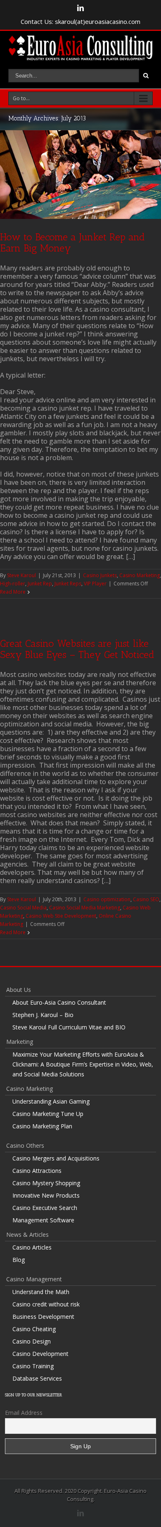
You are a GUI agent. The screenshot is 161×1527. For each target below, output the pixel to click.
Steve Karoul (21, 575)
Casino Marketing (139, 575)
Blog (18, 1260)
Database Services (37, 1378)
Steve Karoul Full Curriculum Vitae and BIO (68, 1027)
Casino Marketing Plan (42, 1126)
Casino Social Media (23, 907)
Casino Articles (32, 1247)
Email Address (24, 1413)
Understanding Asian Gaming (51, 1101)
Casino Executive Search (44, 1208)
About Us (18, 990)
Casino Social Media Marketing (84, 907)
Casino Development (40, 1354)
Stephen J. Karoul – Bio (42, 1015)
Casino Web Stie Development (61, 915)
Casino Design (31, 1341)
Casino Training (33, 1366)
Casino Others (25, 1145)
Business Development (43, 1316)
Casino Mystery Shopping (46, 1183)
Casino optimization (106, 899)
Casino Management (34, 1279)
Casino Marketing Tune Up (47, 1114)
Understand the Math (40, 1292)
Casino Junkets (100, 575)
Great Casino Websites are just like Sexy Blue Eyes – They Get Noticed (77, 648)
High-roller (12, 583)
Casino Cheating (34, 1329)
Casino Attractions (37, 1171)
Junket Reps (67, 583)
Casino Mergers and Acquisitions (55, 1158)
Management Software (43, 1220)
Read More (13, 591)
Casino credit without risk (46, 1304)
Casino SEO (146, 899)
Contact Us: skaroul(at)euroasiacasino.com (80, 21)
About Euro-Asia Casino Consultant (59, 1002)
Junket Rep (40, 583)
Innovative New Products (46, 1195)
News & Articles (27, 1234)
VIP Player (95, 583)
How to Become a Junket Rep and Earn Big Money (72, 242)
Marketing (19, 1041)
